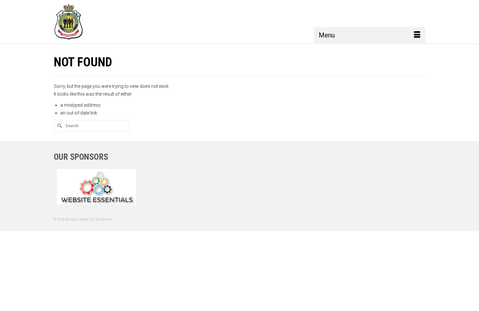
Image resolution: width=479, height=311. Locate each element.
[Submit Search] (59, 125)
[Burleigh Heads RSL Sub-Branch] (77, 21)
